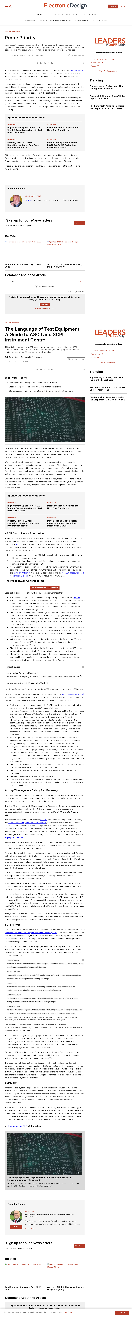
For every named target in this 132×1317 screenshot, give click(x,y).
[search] (10, 6)
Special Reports (81, 20)
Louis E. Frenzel (11, 55)
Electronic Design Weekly (61, 20)
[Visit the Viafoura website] (79, 292)
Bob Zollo (9, 357)
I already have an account (45, 308)
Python (77, 598)
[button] (6, 6)
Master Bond (95, 63)
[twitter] (45, 63)
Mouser (93, 66)
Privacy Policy (67, 1312)
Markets (43, 20)
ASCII (18, 544)
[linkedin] (41, 63)
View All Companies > (108, 71)
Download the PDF (17, 1126)
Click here (29, 200)
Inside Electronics (99, 20)
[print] (84, 63)
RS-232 (43, 820)
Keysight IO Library (22, 573)
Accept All (122, 1312)
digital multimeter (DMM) (73, 694)
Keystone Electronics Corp (100, 59)
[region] (45, 287)
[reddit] (49, 63)
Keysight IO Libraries (14, 837)
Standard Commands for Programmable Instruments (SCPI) (31, 933)
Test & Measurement (13, 31)
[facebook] (37, 63)
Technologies (30, 20)
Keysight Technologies (33, 357)
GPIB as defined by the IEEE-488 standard (27, 823)
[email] (52, 63)
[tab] (11, 281)
